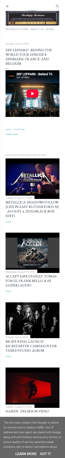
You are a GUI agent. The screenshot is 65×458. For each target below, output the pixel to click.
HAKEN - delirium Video (27, 411)
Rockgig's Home (17, 29)
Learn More (26, 454)
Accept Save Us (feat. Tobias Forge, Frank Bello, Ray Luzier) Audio (31, 280)
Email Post (19, 129)
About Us (37, 29)
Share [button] (8, 129)
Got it (45, 454)
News (15, 134)
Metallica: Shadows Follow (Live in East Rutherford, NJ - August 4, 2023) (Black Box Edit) (32, 209)
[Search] (57, 5)
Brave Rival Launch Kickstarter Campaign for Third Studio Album (31, 346)
